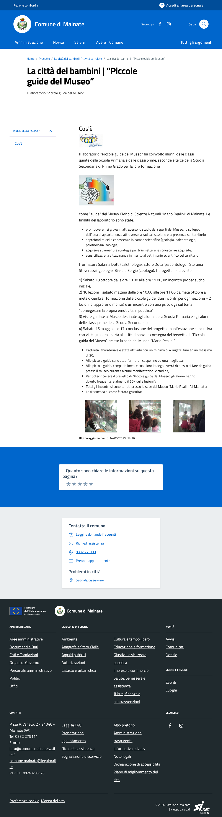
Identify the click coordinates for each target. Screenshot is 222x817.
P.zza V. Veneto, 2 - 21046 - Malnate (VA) (32, 727)
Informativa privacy (129, 748)
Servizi (79, 42)
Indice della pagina (25, 131)
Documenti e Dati (24, 647)
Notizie (171, 655)
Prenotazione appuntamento (74, 737)
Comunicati (175, 647)
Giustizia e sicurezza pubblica (130, 658)
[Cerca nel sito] (204, 24)
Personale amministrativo (31, 670)
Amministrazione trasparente (128, 737)
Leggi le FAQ (72, 725)
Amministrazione (29, 42)
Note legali (122, 756)
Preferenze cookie (24, 801)
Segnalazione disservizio (82, 756)
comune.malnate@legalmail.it (33, 764)
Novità (58, 42)
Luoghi (171, 690)
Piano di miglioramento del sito (136, 776)
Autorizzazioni (73, 662)
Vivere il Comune (109, 42)
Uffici (14, 686)
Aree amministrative (26, 639)
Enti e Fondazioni (24, 655)
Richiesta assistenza (78, 748)
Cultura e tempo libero (132, 639)
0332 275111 (26, 736)
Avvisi (170, 639)
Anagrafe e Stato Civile (80, 647)
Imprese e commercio (131, 670)
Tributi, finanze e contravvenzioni (127, 698)
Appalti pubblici (74, 655)
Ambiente (69, 639)
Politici (15, 678)
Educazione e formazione (134, 647)
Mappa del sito (53, 801)
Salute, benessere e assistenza (129, 682)
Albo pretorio (124, 725)
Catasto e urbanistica (79, 670)
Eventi (171, 682)
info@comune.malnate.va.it (32, 748)
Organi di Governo (24, 662)
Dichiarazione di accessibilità (137, 764)
